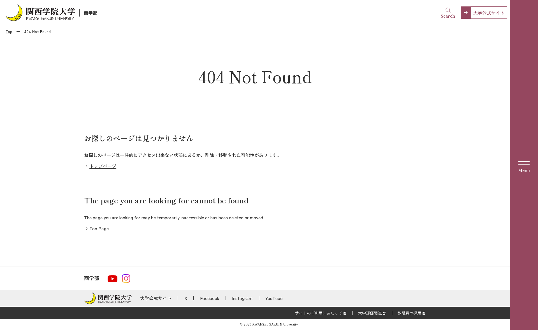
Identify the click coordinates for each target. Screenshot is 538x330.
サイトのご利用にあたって (318, 313)
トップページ (102, 165)
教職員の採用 (409, 313)
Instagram (242, 298)
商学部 (90, 12)
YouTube (273, 298)
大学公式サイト (489, 12)
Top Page (99, 228)
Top (9, 31)
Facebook (209, 298)
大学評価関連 (370, 313)
